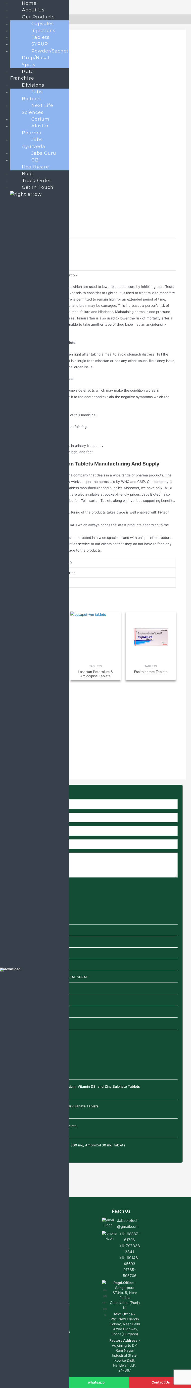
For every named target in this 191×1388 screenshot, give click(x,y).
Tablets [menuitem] (40, 37)
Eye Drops (21, 942)
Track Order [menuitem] (36, 180)
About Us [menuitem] (33, 10)
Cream (18, 930)
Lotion (18, 965)
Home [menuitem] (29, 3)
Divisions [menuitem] (33, 85)
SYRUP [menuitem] (39, 44)
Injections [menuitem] (43, 30)
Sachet (19, 989)
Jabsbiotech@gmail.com (128, 1223)
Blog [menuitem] (27, 173)
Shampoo (21, 1000)
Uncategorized (25, 1035)
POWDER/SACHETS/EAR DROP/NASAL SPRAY (50, 977)
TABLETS (20, 1024)
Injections (21, 954)
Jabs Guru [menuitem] (43, 153)
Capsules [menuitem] (42, 23)
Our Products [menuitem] (38, 17)
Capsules (20, 919)
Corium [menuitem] (40, 119)
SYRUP (19, 1012)
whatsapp (96, 1382)
